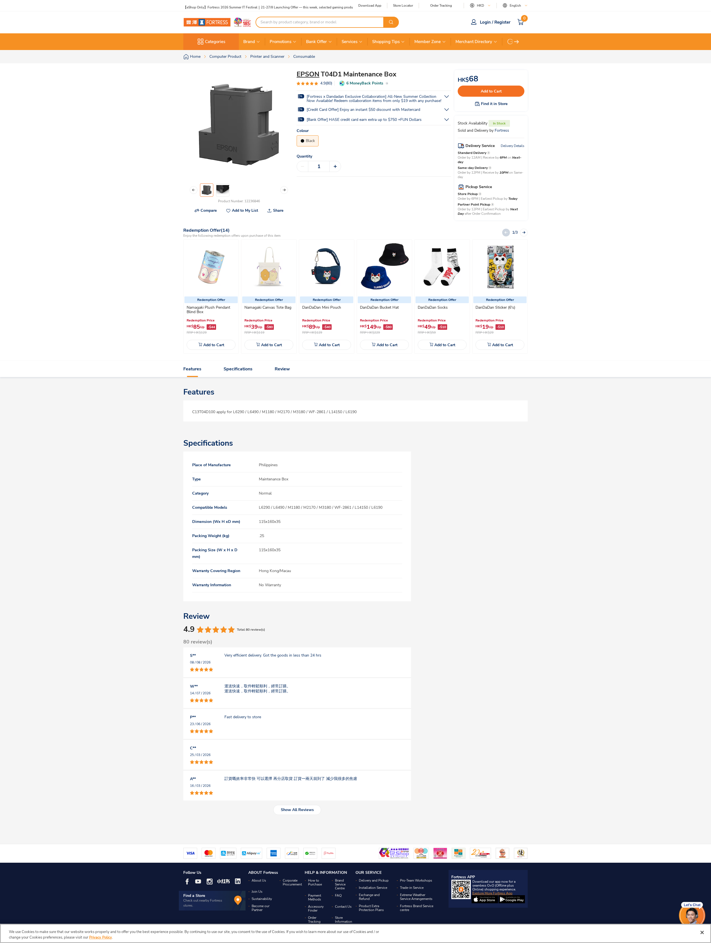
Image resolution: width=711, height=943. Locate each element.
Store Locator (403, 6)
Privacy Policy (100, 937)
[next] (516, 41)
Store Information (343, 919)
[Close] (702, 932)
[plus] (335, 166)
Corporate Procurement (292, 882)
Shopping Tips (386, 41)
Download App (369, 5)
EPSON (308, 74)
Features (192, 369)
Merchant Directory (473, 41)
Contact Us (343, 906)
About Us (259, 880)
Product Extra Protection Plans (371, 908)
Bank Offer (316, 41)
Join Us (257, 891)
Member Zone (427, 41)
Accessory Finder (316, 908)
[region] (355, 933)
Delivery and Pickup (374, 880)
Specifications (238, 369)
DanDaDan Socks (433, 307)
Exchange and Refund (369, 897)
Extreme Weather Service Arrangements (416, 897)
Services (349, 41)
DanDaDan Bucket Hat (379, 307)
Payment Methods (314, 897)
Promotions (280, 41)
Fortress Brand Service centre (416, 908)
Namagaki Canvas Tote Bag (267, 307)
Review (282, 369)
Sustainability (262, 899)
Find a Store (194, 895)
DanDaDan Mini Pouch (321, 307)
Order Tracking (441, 5)
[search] (391, 22)
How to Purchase (315, 882)
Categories (215, 41)
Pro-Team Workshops (416, 880)
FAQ (338, 895)
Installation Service (373, 887)
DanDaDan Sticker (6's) (495, 307)
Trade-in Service (412, 887)
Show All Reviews (297, 809)
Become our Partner (260, 908)
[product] (211, 267)
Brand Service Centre (340, 884)
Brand (249, 41)
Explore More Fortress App (492, 893)
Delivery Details (512, 146)
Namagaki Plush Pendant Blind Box (208, 310)
